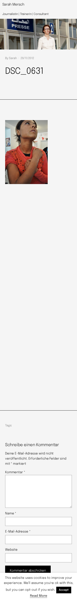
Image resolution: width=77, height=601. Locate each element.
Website (11, 550)
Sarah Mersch (13, 4)
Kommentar (15, 472)
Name (10, 513)
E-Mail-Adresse (18, 531)
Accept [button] (64, 590)
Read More (38, 596)
